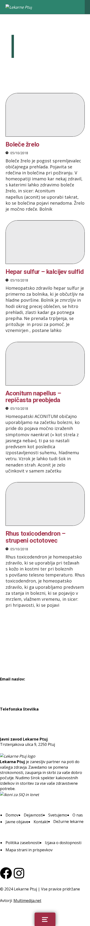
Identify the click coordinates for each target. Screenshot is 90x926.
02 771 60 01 (11, 714)
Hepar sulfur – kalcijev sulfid (45, 271)
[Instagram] (19, 873)
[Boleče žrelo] (45, 114)
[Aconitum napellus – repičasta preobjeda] (45, 363)
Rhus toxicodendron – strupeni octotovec (36, 537)
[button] (12, 815)
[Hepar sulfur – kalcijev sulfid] (45, 242)
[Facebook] (6, 873)
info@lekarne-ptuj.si (18, 684)
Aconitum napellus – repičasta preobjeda (33, 397)
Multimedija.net (27, 900)
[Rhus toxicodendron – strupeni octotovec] (45, 504)
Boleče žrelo (22, 144)
